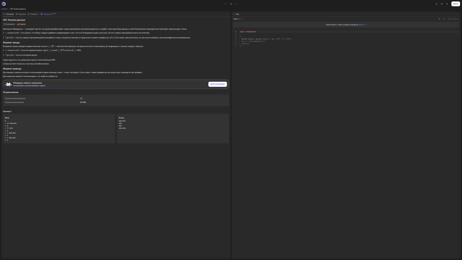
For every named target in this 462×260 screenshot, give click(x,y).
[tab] (8, 14)
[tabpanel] (116, 137)
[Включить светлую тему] (447, 3)
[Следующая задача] (236, 4)
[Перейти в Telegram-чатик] (436, 3)
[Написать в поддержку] (441, 3)
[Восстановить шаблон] (439, 19)
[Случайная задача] (231, 4)
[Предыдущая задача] (226, 4)
